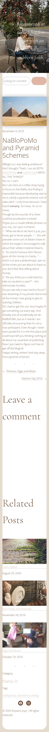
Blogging (7, 681)
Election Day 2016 (32, 378)
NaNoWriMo (9, 172)
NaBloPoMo (29, 172)
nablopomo (9, 695)
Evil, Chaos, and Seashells (16, 608)
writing (35, 695)
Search (39, 81)
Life (15, 681)
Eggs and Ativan (11, 650)
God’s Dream (9, 567)
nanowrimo (23, 695)
